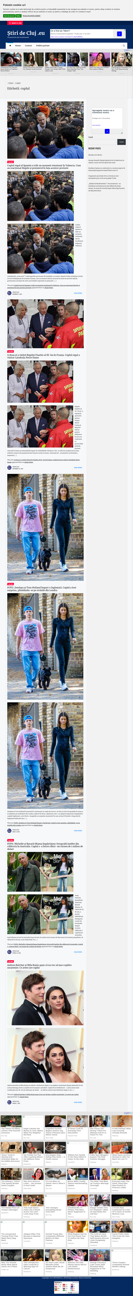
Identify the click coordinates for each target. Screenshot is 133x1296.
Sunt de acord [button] (9, 16)
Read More (78, 293)
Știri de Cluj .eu (26, 33)
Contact (28, 45)
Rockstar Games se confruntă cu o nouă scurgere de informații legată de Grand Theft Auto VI (106, 169)
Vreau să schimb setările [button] (31, 16)
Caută (90, 137)
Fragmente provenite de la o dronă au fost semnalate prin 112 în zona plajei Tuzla (103, 177)
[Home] (10, 46)
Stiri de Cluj (15, 292)
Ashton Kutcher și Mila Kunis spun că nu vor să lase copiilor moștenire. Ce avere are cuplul (39, 966)
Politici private (43, 45)
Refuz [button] (18, 16)
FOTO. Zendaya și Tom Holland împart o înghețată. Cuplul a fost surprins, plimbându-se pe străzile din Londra (41, 589)
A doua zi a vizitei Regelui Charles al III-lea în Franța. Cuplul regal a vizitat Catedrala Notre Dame (43, 356)
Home (18, 45)
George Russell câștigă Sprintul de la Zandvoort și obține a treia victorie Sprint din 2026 (106, 161)
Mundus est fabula (95, 155)
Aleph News (48, 288)
